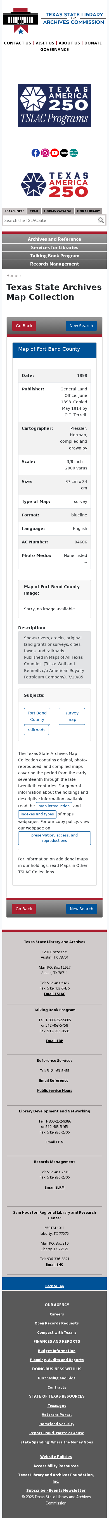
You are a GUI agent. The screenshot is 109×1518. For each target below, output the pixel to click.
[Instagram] (45, 154)
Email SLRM (55, 1187)
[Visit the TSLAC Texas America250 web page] (54, 101)
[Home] (54, 18)
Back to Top (54, 1286)
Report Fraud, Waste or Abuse (56, 1432)
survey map (72, 716)
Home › (13, 275)
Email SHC (54, 1264)
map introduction (54, 806)
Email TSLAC (54, 993)
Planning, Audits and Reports (57, 1359)
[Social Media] (73, 154)
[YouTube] (54, 154)
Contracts (57, 1387)
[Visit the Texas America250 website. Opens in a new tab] (54, 184)
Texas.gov (57, 1405)
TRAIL (34, 211)
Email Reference (53, 1080)
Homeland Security (56, 1423)
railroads (36, 730)
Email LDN (54, 1142)
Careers (57, 1314)
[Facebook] (35, 154)
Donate (93, 43)
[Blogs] (64, 154)
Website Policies (56, 1456)
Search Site (14, 211)
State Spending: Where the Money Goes (56, 1442)
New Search (81, 325)
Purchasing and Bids (56, 1377)
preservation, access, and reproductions (54, 838)
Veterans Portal (57, 1414)
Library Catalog (58, 211)
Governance (54, 49)
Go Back (24, 325)
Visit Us (44, 43)
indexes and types (37, 814)
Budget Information (56, 1350)
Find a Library (88, 211)
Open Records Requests (57, 1323)
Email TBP (54, 1040)
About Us (69, 43)
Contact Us (17, 43)
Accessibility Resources (56, 1465)
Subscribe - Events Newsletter (56, 1490)
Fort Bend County (37, 716)
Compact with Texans (57, 1332)
